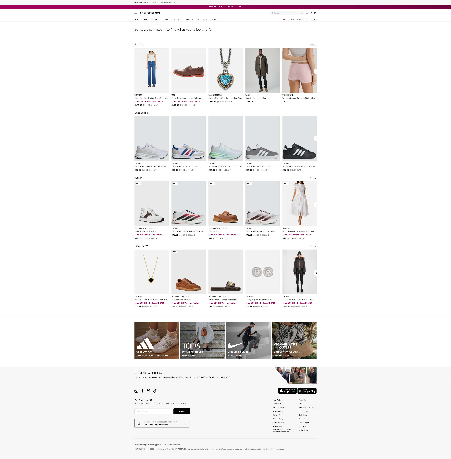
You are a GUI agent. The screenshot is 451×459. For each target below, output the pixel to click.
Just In (137, 19)
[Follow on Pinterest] (149, 392)
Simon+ (300, 19)
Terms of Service (279, 423)
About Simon (303, 419)
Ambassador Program (307, 407)
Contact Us (277, 404)
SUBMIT (181, 411)
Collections (303, 415)
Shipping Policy (278, 407)
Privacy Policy (278, 419)
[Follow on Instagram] (136, 392)
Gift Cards (303, 426)
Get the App (303, 411)
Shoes (179, 19)
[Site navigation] (135, 13)
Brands (145, 19)
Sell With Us (303, 430)
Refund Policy (278, 415)
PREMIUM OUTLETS (168, 2)
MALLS (154, 2)
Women (165, 19)
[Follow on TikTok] (155, 392)
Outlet (291, 19)
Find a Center (311, 19)
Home (204, 19)
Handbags (189, 19)
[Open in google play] (307, 393)
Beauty (213, 19)
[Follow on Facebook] (143, 392)
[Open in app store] (287, 393)
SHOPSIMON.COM (141, 2)
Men (173, 19)
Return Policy (278, 411)
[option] (151, 77)
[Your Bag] (315, 13)
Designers (155, 19)
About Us (302, 400)
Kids (197, 19)
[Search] (287, 13)
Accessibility (277, 426)
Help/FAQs (277, 400)
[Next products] (316, 71)
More (220, 19)
